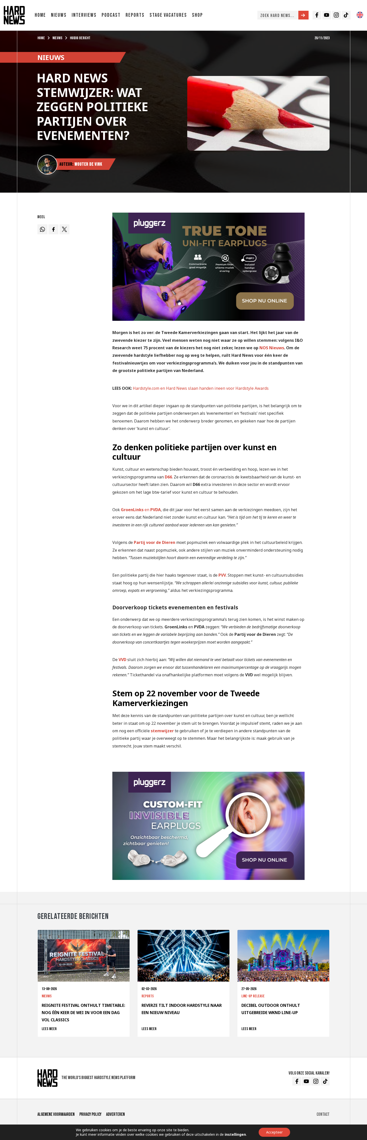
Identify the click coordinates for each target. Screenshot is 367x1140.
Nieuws (59, 15)
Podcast (111, 15)
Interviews (84, 15)
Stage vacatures (168, 15)
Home (40, 15)
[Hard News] (14, 14)
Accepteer (274, 1132)
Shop (197, 15)
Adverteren (115, 1114)
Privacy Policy (90, 1114)
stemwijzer (162, 731)
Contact (323, 1114)
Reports (135, 15)
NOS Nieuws (271, 348)
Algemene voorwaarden (56, 1114)
